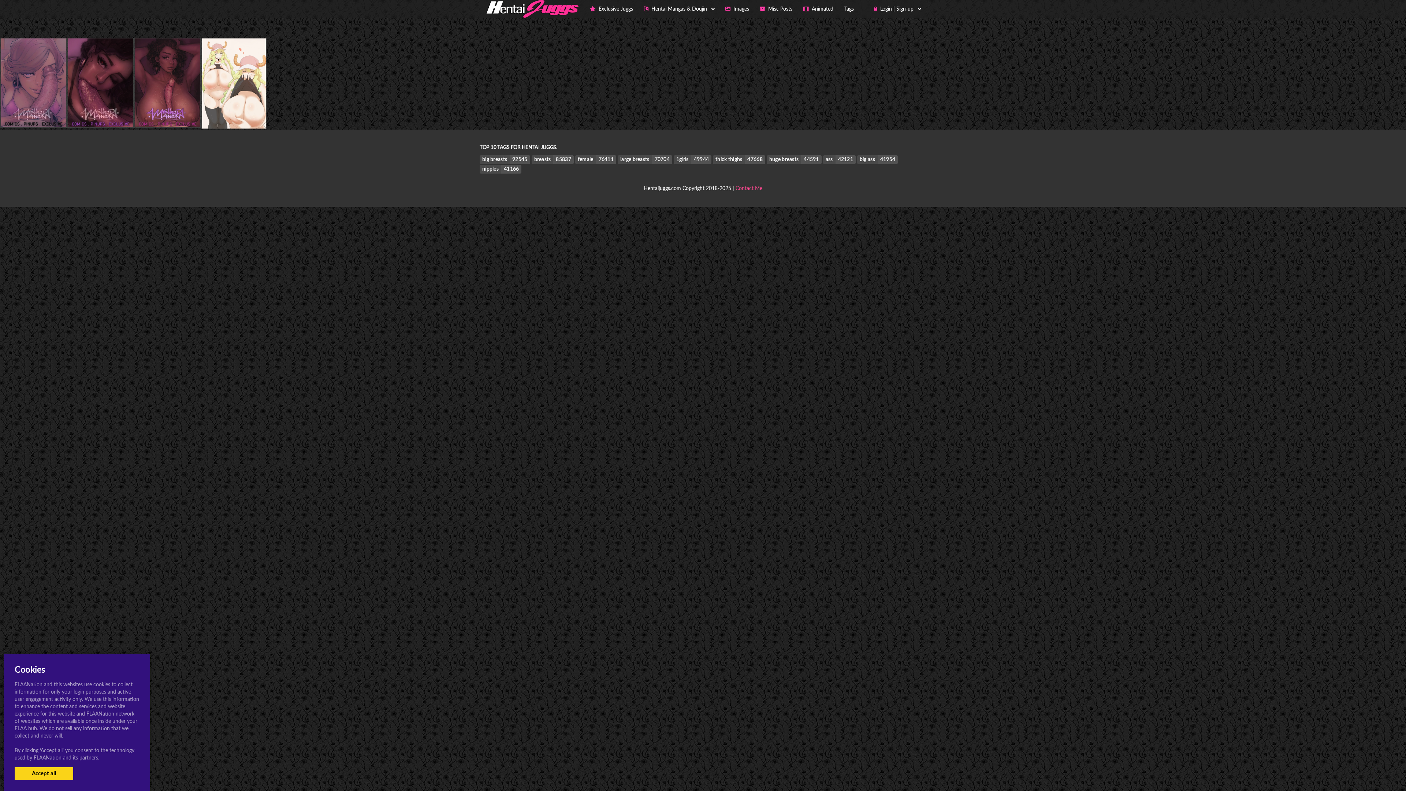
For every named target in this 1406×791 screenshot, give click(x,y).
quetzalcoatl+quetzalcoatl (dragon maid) (254, 114)
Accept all (44, 773)
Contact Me (749, 188)
